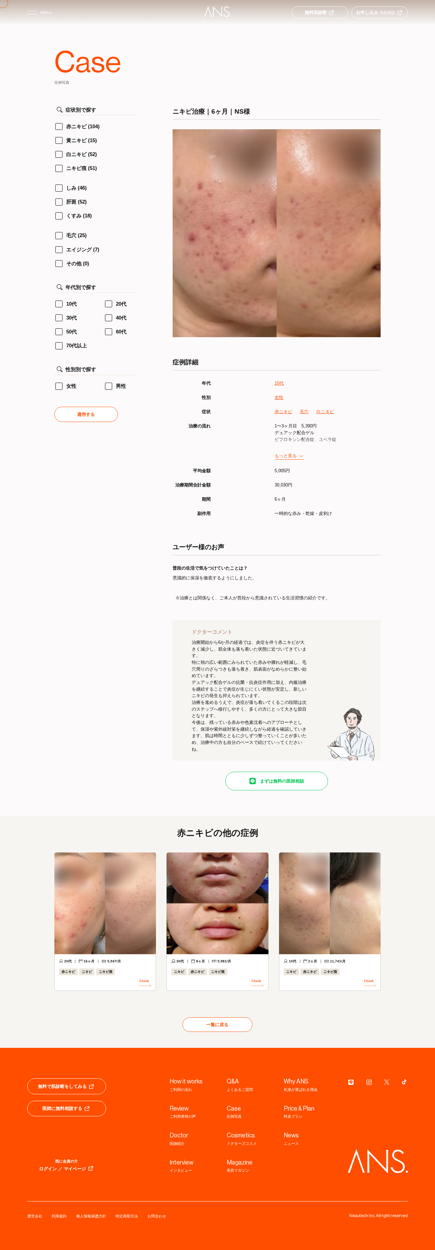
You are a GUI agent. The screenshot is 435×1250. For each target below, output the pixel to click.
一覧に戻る (217, 1024)
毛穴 (304, 411)
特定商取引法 (127, 1216)
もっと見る (286, 455)
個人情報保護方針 (91, 1216)
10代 (279, 383)
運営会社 (34, 1216)
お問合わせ (156, 1216)
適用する (86, 414)
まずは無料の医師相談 (282, 781)
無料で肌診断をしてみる (62, 1086)
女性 (279, 397)
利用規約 (59, 1216)
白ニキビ (325, 411)
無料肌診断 (316, 12)
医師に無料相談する (62, 1108)
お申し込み (375, 12)
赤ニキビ (283, 411)
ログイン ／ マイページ (62, 1168)
